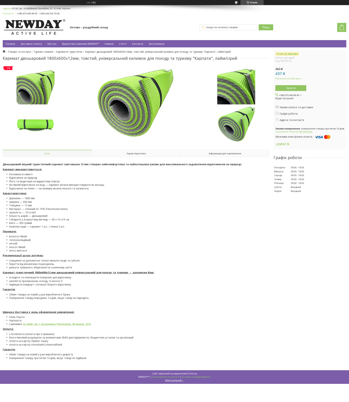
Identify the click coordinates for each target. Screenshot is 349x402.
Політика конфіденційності (196, 376)
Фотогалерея (156, 43)
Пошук (265, 27)
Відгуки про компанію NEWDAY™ (80, 43)
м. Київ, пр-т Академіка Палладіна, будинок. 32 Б (57, 324)
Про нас (52, 43)
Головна (10, 43)
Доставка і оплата (31, 43)
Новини (109, 43)
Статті (123, 43)
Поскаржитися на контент (165, 376)
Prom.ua (192, 373)
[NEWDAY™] (34, 27)
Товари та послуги (19, 51)
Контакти (137, 43)
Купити (291, 88)
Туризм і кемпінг (44, 51)
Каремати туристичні (69, 51)
